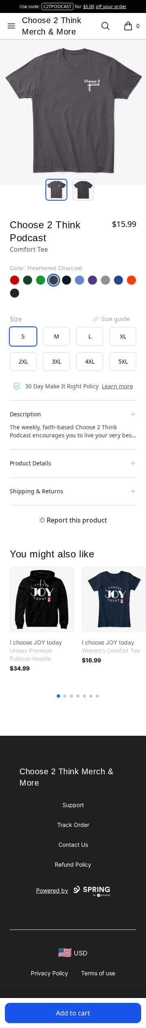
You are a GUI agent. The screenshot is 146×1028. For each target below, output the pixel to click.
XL (123, 336)
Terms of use (98, 973)
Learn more (117, 386)
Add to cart (73, 1013)
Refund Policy (73, 864)
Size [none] (16, 319)
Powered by (52, 890)
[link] (41, 600)
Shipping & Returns (36, 491)
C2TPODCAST (57, 6)
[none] (111, 319)
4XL (89, 361)
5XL (123, 361)
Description (25, 414)
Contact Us (73, 844)
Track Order (73, 824)
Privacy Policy (49, 973)
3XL (56, 361)
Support (73, 804)
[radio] (23, 336)
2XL (23, 361)
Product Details (30, 463)
